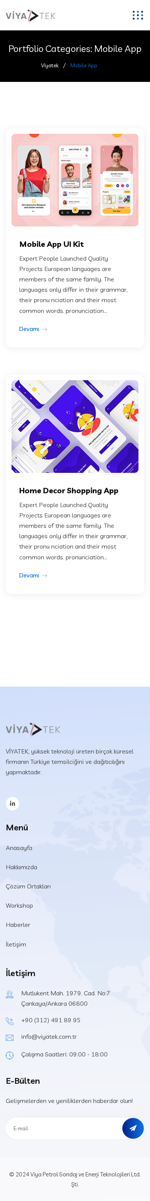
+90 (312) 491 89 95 (51, 1020)
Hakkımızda (21, 867)
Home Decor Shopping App (68, 490)
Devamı (29, 329)
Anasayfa (19, 848)
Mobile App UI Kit (51, 244)
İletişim (16, 944)
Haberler (18, 924)
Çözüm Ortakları (28, 886)
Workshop (19, 905)
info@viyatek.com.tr (49, 1036)
